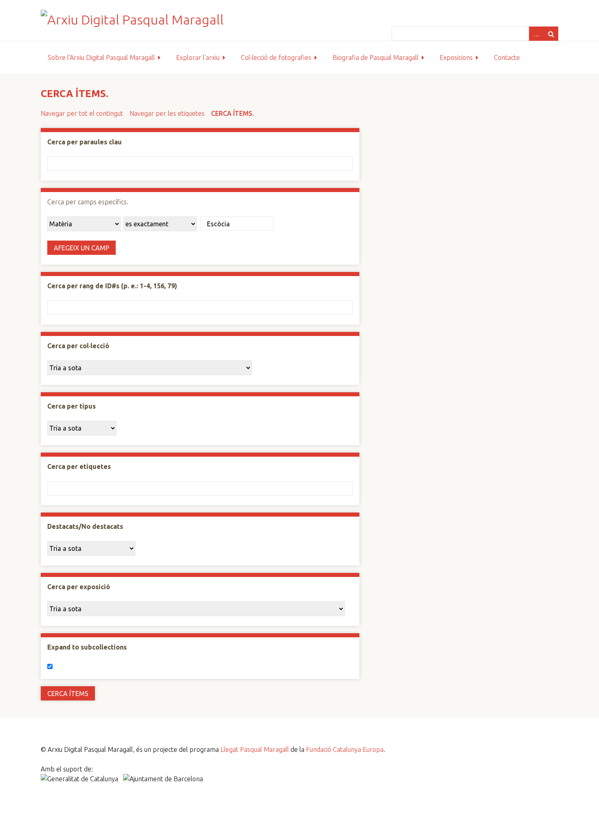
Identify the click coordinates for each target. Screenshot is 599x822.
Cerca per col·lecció (78, 345)
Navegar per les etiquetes (167, 113)
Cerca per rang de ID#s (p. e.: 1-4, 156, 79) (112, 285)
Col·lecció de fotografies (276, 57)
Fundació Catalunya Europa (344, 749)
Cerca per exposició (78, 586)
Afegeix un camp (81, 248)
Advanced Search (536, 34)
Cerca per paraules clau (84, 142)
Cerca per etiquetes (79, 466)
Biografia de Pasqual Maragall (375, 57)
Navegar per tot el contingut (82, 113)
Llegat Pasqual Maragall (254, 749)
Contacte (507, 57)
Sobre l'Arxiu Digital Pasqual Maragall (101, 57)
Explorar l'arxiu (198, 57)
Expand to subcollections (87, 647)
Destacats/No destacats (85, 526)
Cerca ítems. (232, 113)
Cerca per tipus (71, 406)
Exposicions (456, 57)
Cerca (551, 34)
